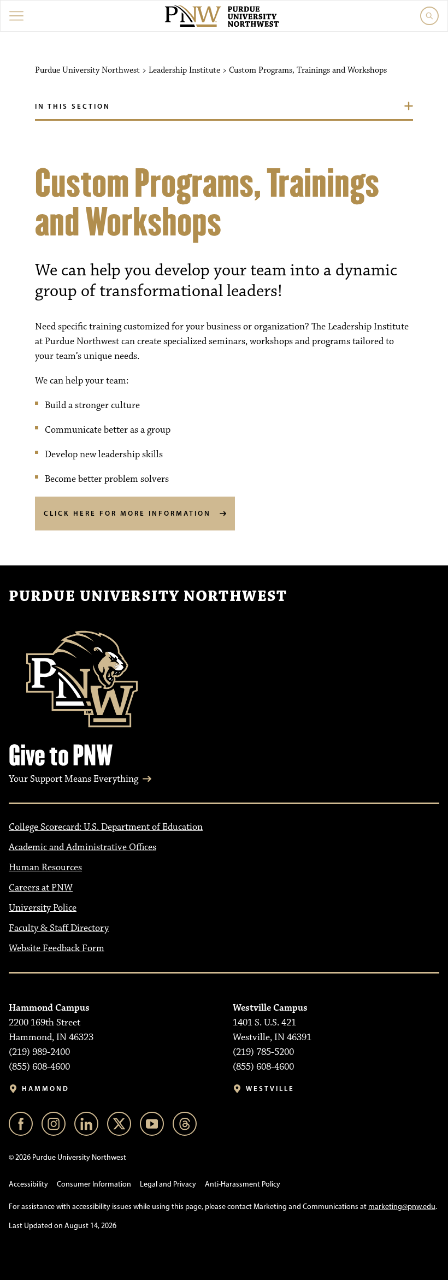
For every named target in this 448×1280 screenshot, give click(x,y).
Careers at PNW (41, 888)
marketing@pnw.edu (401, 1206)
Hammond (45, 1088)
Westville (270, 1088)
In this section (72, 106)
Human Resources (45, 868)
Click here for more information (127, 513)
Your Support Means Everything (73, 779)
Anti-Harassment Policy (242, 1184)
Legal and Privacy (168, 1184)
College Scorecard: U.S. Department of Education (106, 827)
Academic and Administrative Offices (82, 847)
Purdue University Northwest (148, 596)
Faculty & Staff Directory (59, 928)
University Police (42, 908)
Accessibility (28, 1184)
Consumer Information (94, 1184)
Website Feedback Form (56, 948)
